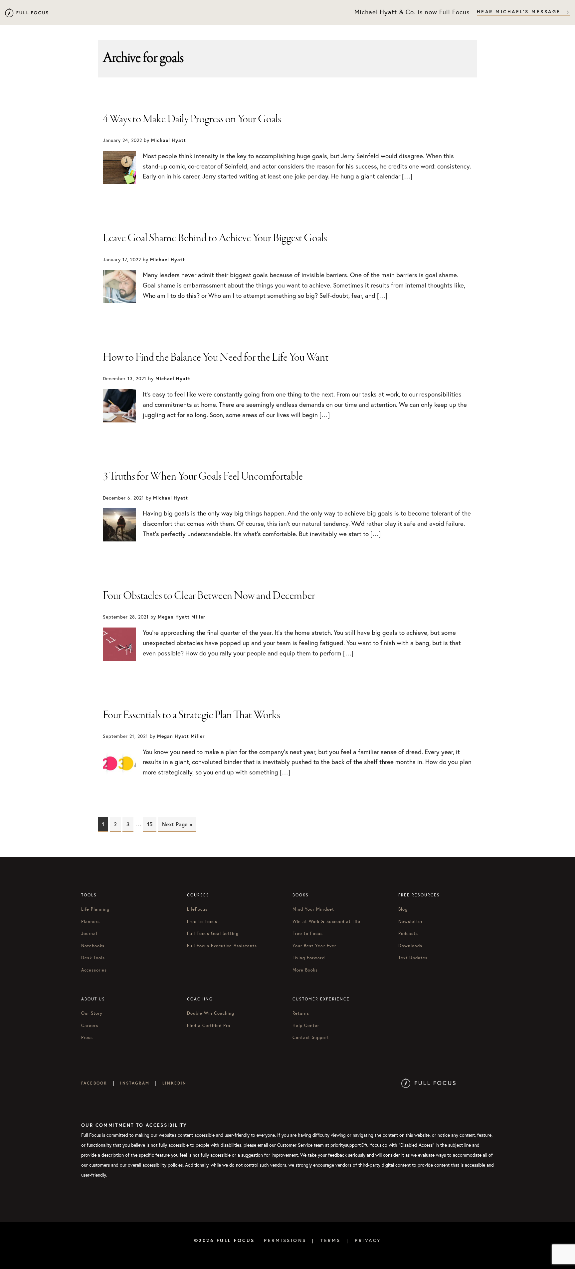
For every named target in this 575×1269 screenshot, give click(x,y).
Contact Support (310, 1037)
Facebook (94, 1083)
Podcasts (408, 933)
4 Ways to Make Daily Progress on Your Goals (192, 119)
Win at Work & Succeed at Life (326, 921)
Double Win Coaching (211, 1013)
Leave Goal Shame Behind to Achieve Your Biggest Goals (215, 238)
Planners (90, 921)
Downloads (410, 946)
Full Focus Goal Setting (213, 933)
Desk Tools (93, 958)
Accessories (94, 970)
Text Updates (413, 958)
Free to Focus (202, 921)
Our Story (91, 1013)
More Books (305, 970)
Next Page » (177, 824)
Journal (89, 933)
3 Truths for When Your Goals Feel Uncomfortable (203, 476)
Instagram (134, 1083)
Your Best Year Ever (314, 946)
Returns (300, 1013)
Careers (89, 1025)
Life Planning (95, 909)
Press (87, 1037)
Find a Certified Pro (209, 1025)
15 (151, 824)
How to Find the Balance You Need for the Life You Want (215, 357)
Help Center (305, 1025)
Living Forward (308, 958)
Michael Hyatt (26, 12)
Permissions (285, 1240)
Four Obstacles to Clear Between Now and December (209, 596)
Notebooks (92, 946)
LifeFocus (197, 909)
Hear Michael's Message (520, 12)
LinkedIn (174, 1083)
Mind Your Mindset (313, 909)
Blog (403, 909)
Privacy (368, 1240)
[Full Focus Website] (428, 1083)
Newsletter (410, 921)
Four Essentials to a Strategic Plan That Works (191, 715)
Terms (330, 1240)
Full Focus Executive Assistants (222, 946)
